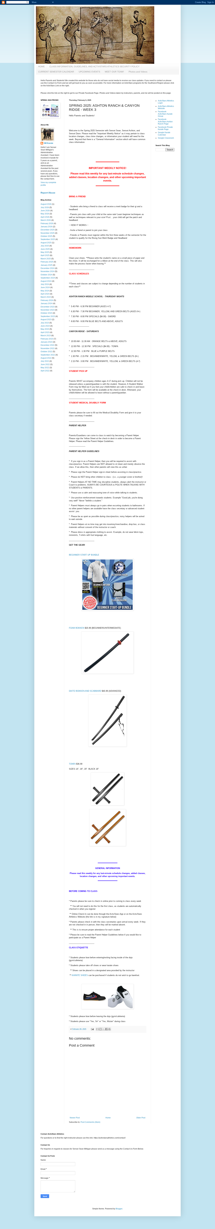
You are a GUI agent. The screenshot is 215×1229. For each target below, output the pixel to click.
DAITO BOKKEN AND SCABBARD (85, 691)
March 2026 (46, 220)
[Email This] (97, 1029)
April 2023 (45, 332)
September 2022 (48, 355)
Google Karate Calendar (164, 133)
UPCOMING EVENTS (89, 71)
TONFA (72, 764)
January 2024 (46, 303)
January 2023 (46, 342)
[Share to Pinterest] (109, 1029)
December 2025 (47, 230)
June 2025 (45, 249)
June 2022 (45, 364)
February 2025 (47, 262)
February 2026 (47, 223)
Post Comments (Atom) (90, 1122)
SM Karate (48, 143)
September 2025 (48, 239)
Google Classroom (166, 138)
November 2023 (47, 310)
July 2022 (45, 361)
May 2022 (45, 367)
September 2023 (48, 316)
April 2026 (45, 217)
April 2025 (45, 255)
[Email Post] (92, 1029)
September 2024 (48, 278)
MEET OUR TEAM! (114, 71)
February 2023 (47, 339)
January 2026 (46, 227)
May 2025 (45, 252)
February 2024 (47, 300)
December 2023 (47, 307)
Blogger (119, 1209)
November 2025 (47, 233)
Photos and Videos (138, 71)
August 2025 (46, 243)
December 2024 (47, 268)
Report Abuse (48, 192)
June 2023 (45, 326)
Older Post (140, 1118)
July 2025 (45, 246)
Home (108, 1118)
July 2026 (45, 207)
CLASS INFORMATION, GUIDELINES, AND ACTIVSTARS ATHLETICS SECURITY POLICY (94, 66)
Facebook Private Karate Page (165, 128)
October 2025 (46, 236)
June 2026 (45, 210)
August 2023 (46, 319)
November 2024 (47, 271)
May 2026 (45, 214)
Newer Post (75, 1118)
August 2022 (46, 358)
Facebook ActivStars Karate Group (165, 113)
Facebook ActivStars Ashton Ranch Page (165, 121)
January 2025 (46, 265)
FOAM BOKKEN (76, 628)
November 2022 (47, 348)
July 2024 (45, 284)
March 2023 (46, 335)
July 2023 (45, 323)
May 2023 (45, 329)
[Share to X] (103, 1029)
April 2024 (45, 294)
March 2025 (46, 259)
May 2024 (45, 291)
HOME (41, 66)
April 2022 (45, 371)
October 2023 (46, 313)
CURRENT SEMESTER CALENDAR (56, 71)
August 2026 (46, 204)
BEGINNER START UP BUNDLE (84, 555)
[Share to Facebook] (106, 1029)
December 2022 (47, 345)
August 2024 (46, 281)
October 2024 (46, 275)
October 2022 (46, 351)
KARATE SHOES (80, 975)
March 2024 (46, 297)
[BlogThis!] (100, 1029)
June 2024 (45, 287)
